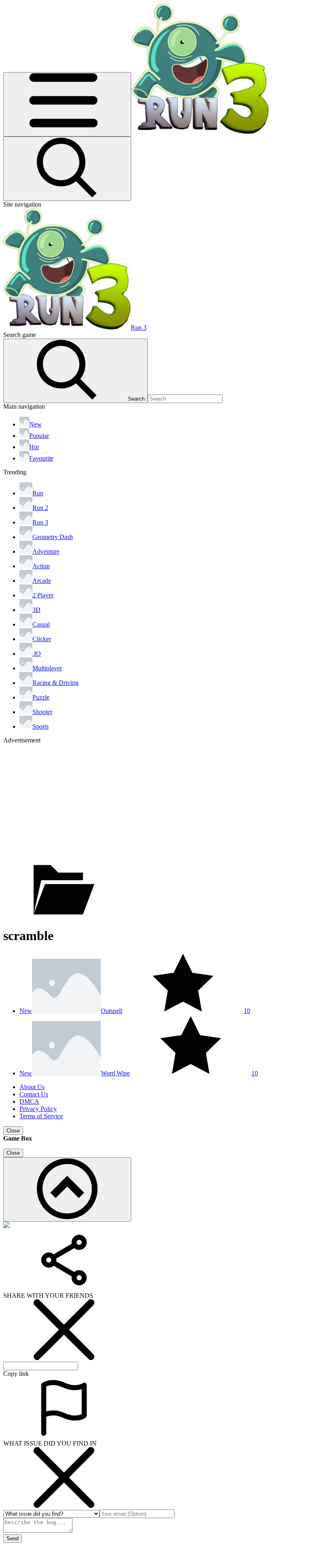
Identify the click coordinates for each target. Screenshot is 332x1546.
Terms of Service (41, 1116)
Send (12, 1538)
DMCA (29, 1101)
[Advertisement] (166, 800)
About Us (32, 1086)
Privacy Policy (38, 1108)
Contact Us (33, 1094)
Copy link (16, 1373)
